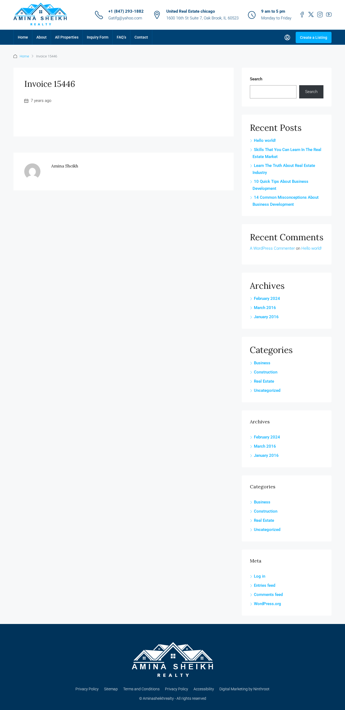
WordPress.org (267, 603)
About (41, 37)
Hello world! (265, 140)
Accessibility (204, 689)
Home (23, 37)
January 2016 (266, 316)
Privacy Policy (87, 689)
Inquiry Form (97, 37)
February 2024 (267, 298)
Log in (259, 576)
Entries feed (264, 585)
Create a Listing (313, 37)
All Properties (66, 37)
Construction (265, 372)
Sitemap (111, 689)
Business (262, 363)
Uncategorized (267, 390)
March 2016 (265, 307)
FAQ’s (121, 37)
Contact (141, 37)
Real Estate (264, 381)
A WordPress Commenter (272, 248)
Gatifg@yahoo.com (125, 18)
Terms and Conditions (141, 689)
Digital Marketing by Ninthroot (244, 689)
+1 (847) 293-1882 (126, 11)
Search (256, 79)
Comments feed (268, 594)
